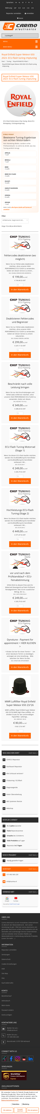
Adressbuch (6, 1001)
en (16, 2)
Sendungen (6, 955)
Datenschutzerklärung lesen (9, 1100)
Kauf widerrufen (7, 983)
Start (3, 61)
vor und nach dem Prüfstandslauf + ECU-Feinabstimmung (20, 576)
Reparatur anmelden (9, 950)
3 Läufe (7, 182)
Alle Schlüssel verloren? (14, 773)
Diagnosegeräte (12, 787)
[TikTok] (4, 1058)
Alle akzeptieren (33, 1110)
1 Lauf (7, 154)
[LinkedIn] (30, 1058)
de (23, 2)
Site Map (5, 973)
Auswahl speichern (20, 1110)
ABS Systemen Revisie (14, 801)
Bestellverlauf (6, 996)
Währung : (9, 8)
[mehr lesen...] (33, 753)
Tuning (9, 61)
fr (29, 2)
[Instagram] (17, 1058)
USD (32, 8)
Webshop (9, 808)
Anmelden (30, 13)
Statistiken (15, 1104)
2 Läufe (7, 168)
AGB (3, 969)
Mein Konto (6, 1005)
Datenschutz (6, 959)
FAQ (3, 978)
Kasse (21, 18)
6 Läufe (11, 189)
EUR (19, 8)
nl (19, 2)
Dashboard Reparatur (14, 766)
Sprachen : (10, 2)
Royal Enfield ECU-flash (20, 61)
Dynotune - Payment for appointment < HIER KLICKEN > (20, 643)
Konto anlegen (7, 1015)
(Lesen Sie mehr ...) (8, 938)
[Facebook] (11, 1058)
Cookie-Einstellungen (9, 964)
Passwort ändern (8, 1010)
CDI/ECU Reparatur (13, 760)
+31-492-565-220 (12, 874)
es (32, 2)
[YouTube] (24, 1058)
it (25, 2)
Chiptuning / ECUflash (14, 780)
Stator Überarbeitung (14, 794)
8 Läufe (7, 196)
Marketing (26, 1104)
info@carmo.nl (11, 881)
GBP (15, 8)
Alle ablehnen (7, 1110)
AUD (23, 8)
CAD (28, 8)
